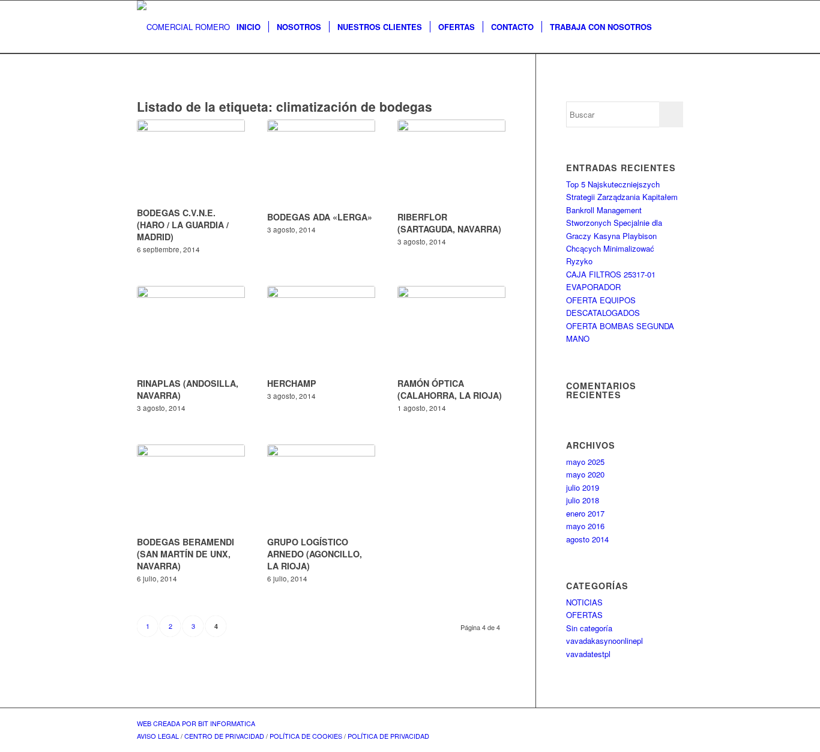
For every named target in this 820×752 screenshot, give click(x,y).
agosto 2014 (587, 539)
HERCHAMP (291, 383)
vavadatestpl (588, 654)
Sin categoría (589, 628)
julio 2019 (582, 487)
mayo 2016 (585, 526)
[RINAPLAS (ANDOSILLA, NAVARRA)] (191, 330)
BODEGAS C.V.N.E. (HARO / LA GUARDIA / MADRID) (183, 225)
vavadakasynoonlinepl (604, 640)
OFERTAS (584, 614)
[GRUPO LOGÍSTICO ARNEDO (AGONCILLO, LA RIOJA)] (321, 488)
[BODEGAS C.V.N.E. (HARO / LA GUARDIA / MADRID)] (191, 161)
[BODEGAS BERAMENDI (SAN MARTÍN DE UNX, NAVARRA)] (191, 488)
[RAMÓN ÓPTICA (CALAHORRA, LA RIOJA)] (451, 330)
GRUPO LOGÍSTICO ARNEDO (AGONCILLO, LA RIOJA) (314, 554)
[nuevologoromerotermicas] (183, 27)
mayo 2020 (585, 474)
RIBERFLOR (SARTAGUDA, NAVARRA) (449, 223)
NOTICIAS (584, 602)
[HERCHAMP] (321, 330)
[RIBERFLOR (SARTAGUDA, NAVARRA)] (451, 163)
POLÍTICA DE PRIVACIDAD (388, 736)
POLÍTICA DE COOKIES (306, 736)
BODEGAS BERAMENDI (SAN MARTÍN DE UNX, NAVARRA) (185, 554)
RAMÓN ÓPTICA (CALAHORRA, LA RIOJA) (449, 389)
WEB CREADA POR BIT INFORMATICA (196, 723)
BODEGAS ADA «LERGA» (319, 217)
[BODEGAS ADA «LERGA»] (321, 163)
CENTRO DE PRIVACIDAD (224, 736)
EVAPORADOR (593, 287)
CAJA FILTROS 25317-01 (611, 274)
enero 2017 (585, 513)
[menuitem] (248, 27)
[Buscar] (671, 27)
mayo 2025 (585, 461)
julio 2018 (582, 500)
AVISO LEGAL (158, 736)
